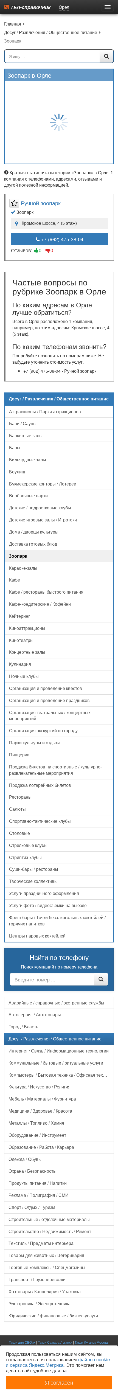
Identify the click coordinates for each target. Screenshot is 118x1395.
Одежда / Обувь (25, 1159)
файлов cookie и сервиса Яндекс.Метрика (58, 1362)
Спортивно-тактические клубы (40, 821)
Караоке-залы (23, 568)
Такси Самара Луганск (55, 1342)
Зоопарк (18, 556)
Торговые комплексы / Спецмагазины (47, 1267)
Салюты (17, 809)
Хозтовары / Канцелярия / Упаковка (45, 1291)
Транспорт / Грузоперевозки (37, 1279)
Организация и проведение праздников (49, 700)
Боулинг (17, 471)
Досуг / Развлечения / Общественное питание (55, 1038)
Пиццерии (19, 754)
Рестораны (20, 797)
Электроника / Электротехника (40, 1303)
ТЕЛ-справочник (29, 7)
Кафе (14, 580)
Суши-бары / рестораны (33, 869)
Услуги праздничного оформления (44, 893)
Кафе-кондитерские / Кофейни (40, 604)
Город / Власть (23, 1026)
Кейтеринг (19, 616)
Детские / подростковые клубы (40, 507)
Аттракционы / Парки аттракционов (45, 411)
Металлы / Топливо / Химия (36, 1123)
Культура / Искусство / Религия (40, 1087)
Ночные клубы (24, 676)
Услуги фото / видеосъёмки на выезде (48, 905)
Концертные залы (27, 652)
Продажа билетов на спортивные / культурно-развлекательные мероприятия (55, 770)
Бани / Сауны (22, 423)
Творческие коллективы (33, 881)
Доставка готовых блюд (33, 544)
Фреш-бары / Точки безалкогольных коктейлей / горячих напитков (57, 920)
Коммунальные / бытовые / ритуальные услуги (56, 1063)
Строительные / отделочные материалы (49, 1219)
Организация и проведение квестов (45, 688)
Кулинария (20, 664)
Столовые (19, 833)
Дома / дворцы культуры (33, 532)
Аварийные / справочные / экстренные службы (56, 1003)
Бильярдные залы (27, 459)
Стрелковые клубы (28, 845)
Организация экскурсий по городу (43, 730)
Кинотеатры (21, 640)
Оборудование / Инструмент (37, 1135)
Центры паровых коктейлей (37, 936)
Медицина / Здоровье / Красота (40, 1111)
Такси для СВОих (22, 1342)
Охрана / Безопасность (32, 1171)
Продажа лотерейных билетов (40, 785)
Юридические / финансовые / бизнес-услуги (53, 1315)
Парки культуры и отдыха (34, 742)
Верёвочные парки (28, 495)
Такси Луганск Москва (91, 1342)
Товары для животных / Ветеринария (46, 1255)
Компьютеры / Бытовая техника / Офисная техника (60, 1075)
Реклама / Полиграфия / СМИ (39, 1195)
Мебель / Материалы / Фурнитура (42, 1099)
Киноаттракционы (27, 628)
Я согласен (59, 1382)
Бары (14, 447)
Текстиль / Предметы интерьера (41, 1243)
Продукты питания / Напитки (38, 1183)
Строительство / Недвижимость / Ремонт (50, 1231)
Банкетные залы (26, 435)
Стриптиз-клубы (25, 857)
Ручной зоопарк (41, 203)
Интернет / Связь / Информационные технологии (59, 1051)
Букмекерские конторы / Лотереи (42, 484)
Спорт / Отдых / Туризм (32, 1207)
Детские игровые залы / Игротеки (43, 520)
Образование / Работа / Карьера (41, 1147)
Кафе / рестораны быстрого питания (46, 592)
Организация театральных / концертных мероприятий (50, 715)
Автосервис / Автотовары (35, 1014)
